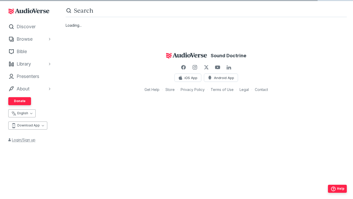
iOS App (191, 78)
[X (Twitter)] (206, 67)
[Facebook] (183, 67)
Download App (28, 125)
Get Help (151, 89)
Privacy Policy (193, 89)
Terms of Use (222, 89)
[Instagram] (194, 67)
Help (340, 188)
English (22, 113)
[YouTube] (217, 67)
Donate (20, 101)
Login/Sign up (23, 140)
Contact (261, 89)
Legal (244, 89)
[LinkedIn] (229, 67)
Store (170, 89)
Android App (224, 78)
